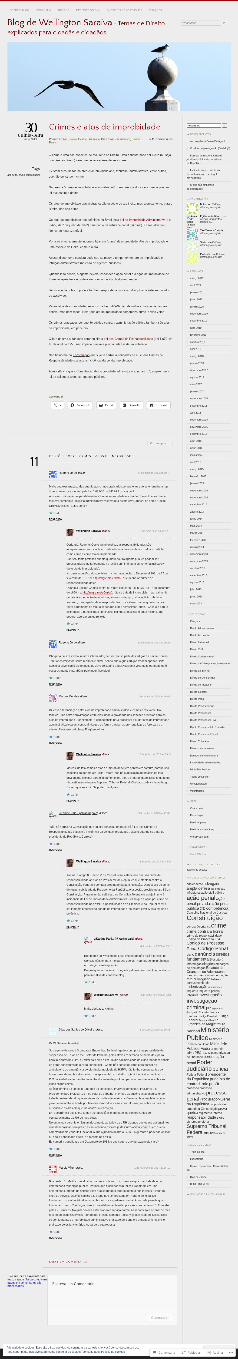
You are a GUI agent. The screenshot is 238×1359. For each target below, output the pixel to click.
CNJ (202, 908)
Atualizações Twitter (205, 864)
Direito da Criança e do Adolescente (210, 663)
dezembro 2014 (199, 490)
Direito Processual (200, 713)
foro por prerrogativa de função (207, 975)
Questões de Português (124, 10)
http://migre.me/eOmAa (97, 592)
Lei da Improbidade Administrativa (142, 220)
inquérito (192, 991)
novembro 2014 (199, 497)
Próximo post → (160, 443)
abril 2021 (195, 285)
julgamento (218, 1008)
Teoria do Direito (199, 776)
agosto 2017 (197, 377)
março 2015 (197, 469)
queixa (192, 1112)
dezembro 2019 (199, 313)
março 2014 (197, 532)
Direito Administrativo (115, 139)
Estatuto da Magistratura (204, 755)
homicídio (202, 982)
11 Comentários (162, 139)
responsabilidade (201, 1117)
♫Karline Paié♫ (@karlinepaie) (78, 813)
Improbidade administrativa (205, 762)
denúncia (205, 954)
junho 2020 (196, 299)
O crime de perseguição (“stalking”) (210, 148)
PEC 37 (206, 1052)
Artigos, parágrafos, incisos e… (211, 220)
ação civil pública (212, 892)
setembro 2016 (198, 405)
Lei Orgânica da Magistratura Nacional (206, 1025)
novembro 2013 (199, 561)
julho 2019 (196, 327)
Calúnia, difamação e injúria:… (212, 206)
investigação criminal (202, 1004)
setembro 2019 (198, 320)
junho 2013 (196, 596)
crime (22, 174)
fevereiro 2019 (198, 334)
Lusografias (196, 1158)
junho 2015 (196, 448)
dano (190, 954)
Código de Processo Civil (204, 939)
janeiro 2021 (197, 292)
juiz (208, 1008)
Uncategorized (198, 783)
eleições (208, 964)
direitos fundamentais (208, 956)
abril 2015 (195, 462)
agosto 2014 (197, 511)
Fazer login (196, 815)
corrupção (193, 926)
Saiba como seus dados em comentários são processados (27, 1283)
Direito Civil (196, 649)
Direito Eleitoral (198, 691)
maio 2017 (196, 384)
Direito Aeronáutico (200, 635)
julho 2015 (196, 441)
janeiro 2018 (197, 363)
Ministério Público (200, 769)
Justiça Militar (206, 1020)
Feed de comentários (202, 829)
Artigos (63, 10)
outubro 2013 (197, 568)
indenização (197, 986)
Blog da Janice (198, 1177)
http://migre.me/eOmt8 (107, 578)
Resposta (55, 519)
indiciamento (215, 987)
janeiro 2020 (197, 306)
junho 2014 (196, 518)
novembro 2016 (199, 398)
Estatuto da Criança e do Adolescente (206, 970)
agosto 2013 (197, 582)
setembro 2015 (198, 433)
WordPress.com (199, 836)
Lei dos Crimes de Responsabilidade (128, 339)
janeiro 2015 (197, 483)
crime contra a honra (205, 931)
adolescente (195, 884)
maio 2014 (196, 525)
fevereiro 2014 (198, 540)
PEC (198, 1052)
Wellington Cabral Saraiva (80, 139)
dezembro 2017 (199, 370)
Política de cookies (113, 1351)
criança (205, 926)
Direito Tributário (199, 741)
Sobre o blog (19, 10)
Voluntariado (197, 790)
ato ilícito (12, 174)
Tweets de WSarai (197, 869)
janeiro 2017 (197, 391)
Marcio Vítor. (66, 1167)
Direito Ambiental (199, 642)
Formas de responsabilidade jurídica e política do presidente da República (204, 159)
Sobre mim (43, 10)
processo (193, 1088)
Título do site (197, 1151)
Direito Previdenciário (202, 706)
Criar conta (196, 808)
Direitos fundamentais (202, 748)
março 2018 (197, 356)
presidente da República (206, 1076)
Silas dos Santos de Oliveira (76, 1029)
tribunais (210, 1133)
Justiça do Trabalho (198, 1012)
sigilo (220, 1117)
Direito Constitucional (202, 656)
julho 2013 (196, 589)
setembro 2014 (198, 504)
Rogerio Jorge (68, 472)
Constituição (81, 355)
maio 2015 (196, 455)
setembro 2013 (198, 575)
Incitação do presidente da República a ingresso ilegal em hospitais (203, 174)
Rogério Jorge (68, 642)
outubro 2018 (197, 342)
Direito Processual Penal (204, 734)
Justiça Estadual (207, 1016)
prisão (214, 1083)
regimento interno (210, 1113)
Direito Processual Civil (203, 720)
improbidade (33, 174)
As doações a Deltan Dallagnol (207, 141)
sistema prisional (198, 1121)
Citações (155, 10)
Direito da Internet (200, 670)
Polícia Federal (197, 1074)
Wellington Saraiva (88, 531)
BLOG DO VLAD (199, 1184)
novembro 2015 (199, 426)
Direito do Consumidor (202, 677)
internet (192, 995)
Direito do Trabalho (201, 684)
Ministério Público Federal (207, 1046)
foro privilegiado (198, 979)
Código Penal (213, 948)
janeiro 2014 (197, 547)
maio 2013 (196, 603)
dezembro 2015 (199, 419)
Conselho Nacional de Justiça (207, 912)
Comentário (160, 1317)
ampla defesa (198, 888)
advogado (212, 884)
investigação (210, 995)
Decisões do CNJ (88, 10)
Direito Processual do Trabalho (207, 727)
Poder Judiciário (199, 1065)
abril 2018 (195, 349)
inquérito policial (209, 991)
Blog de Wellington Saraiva (59, 23)
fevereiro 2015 (198, 476)
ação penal (201, 897)
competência (217, 908)
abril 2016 (195, 412)
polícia (220, 1069)
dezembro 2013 (199, 554)
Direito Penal (197, 698)
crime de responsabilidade (204, 935)
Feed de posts (198, 822)
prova (222, 1108)
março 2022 (197, 278)
